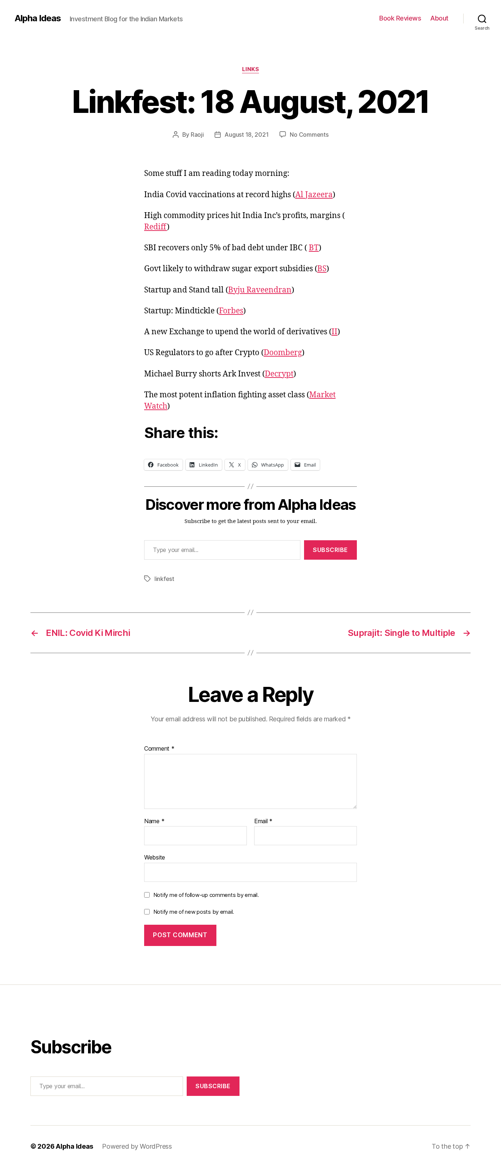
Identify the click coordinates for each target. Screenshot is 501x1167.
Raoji (197, 134)
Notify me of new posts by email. (193, 911)
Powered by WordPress (137, 1146)
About (439, 18)
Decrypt (279, 374)
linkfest (164, 578)
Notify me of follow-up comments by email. (206, 894)
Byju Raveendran (260, 290)
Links (250, 69)
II (334, 332)
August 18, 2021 (246, 134)
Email (263, 821)
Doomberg (283, 353)
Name (154, 821)
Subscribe (330, 549)
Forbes (231, 311)
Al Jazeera (314, 195)
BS (321, 269)
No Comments (309, 134)
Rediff (155, 227)
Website (154, 857)
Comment (159, 749)
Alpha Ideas (38, 18)
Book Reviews (400, 18)
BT (314, 248)
